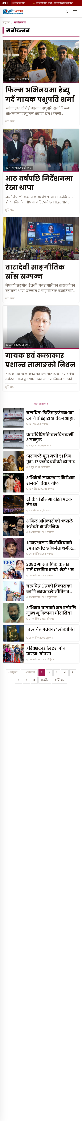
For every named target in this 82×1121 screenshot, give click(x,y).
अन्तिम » (59, 680)
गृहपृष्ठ (6, 22)
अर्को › (44, 680)
